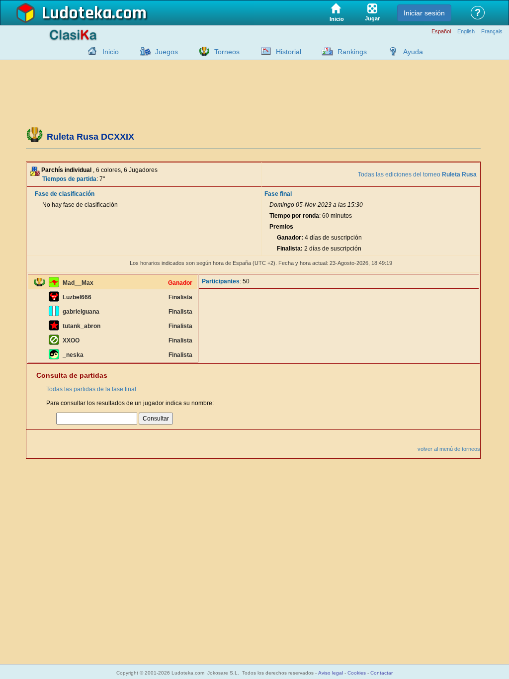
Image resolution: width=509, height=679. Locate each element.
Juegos (166, 52)
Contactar (381, 673)
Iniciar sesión (424, 13)
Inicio (110, 52)
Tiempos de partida (69, 178)
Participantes (221, 281)
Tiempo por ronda (294, 215)
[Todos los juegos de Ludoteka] (142, 51)
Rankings (352, 52)
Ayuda (413, 52)
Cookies (356, 673)
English (466, 31)
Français (492, 31)
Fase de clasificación (64, 193)
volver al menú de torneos (449, 449)
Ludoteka (77, 13)
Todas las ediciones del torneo (417, 174)
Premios (281, 226)
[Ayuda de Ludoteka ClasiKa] (390, 51)
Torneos (227, 52)
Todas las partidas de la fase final (91, 389)
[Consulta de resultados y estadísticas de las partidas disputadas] (263, 51)
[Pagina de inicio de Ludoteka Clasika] (90, 51)
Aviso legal (330, 673)
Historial (288, 52)
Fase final (278, 193)
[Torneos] (201, 51)
